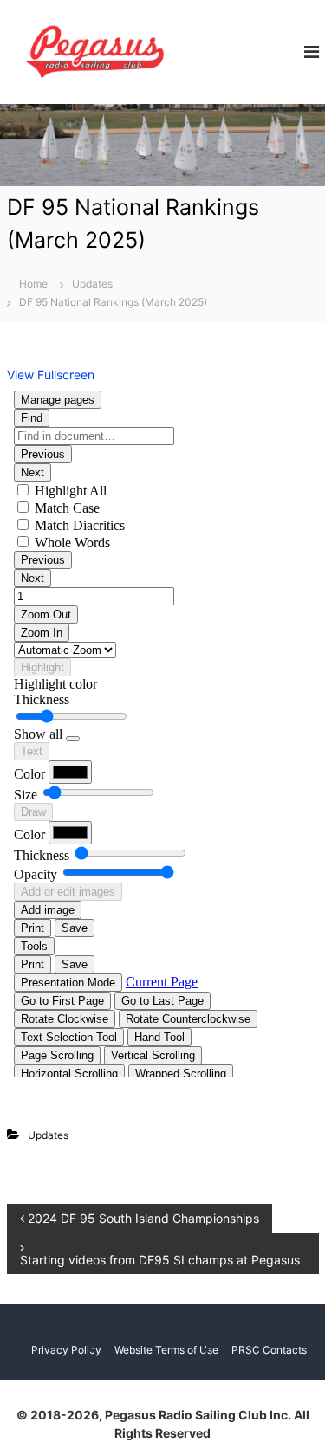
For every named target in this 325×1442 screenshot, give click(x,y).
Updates (92, 283)
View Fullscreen (50, 374)
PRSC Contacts (269, 1349)
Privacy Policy (66, 1349)
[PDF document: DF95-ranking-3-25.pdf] (163, 730)
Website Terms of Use (166, 1349)
